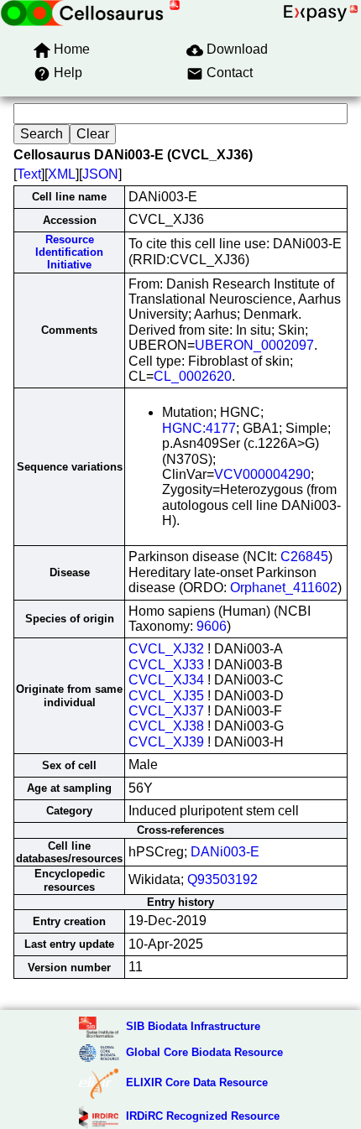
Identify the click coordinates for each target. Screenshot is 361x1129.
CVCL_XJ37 (166, 711)
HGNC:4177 (199, 428)
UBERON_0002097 (254, 345)
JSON (100, 174)
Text (29, 174)
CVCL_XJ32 (166, 649)
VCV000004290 (262, 474)
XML (62, 174)
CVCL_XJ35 (166, 696)
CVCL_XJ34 (166, 680)
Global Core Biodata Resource (204, 1052)
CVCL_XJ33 (166, 665)
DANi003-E (225, 852)
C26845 (304, 556)
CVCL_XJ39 (166, 742)
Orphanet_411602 (283, 587)
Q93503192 (222, 879)
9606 (211, 626)
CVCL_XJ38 (166, 726)
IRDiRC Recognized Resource (203, 1116)
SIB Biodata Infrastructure (193, 1026)
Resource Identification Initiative (69, 252)
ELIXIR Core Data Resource (197, 1082)
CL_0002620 (193, 376)
